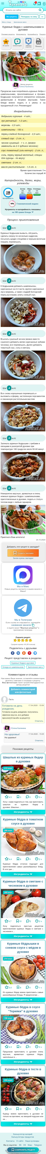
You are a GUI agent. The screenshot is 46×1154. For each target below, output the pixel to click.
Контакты (10, 1140)
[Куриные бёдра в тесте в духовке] (23, 1091)
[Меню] (2, 3)
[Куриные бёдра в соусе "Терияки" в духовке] (23, 1028)
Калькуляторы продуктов (23, 1136)
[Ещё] (42, 17)
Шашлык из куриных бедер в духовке (23, 759)
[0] (31, 44)
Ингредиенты (21, 34)
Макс (30, 1145)
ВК (20, 1145)
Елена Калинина (18, 728)
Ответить (39, 721)
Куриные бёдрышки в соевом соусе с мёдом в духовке (23, 947)
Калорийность (33, 34)
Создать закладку (26, 553)
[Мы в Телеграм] (23, 608)
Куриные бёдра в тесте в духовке (23, 1071)
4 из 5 (27, 641)
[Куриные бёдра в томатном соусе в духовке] (23, 841)
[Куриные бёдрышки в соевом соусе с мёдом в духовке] (23, 969)
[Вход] (44, 3)
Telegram (38, 1145)
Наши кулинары (32, 1140)
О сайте (19, 1140)
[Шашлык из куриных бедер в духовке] (23, 779)
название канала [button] (21, 624)
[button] (38, 45)
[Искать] (40, 10)
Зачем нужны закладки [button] (23, 558)
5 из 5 (31, 641)
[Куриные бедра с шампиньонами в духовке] (23, 66)
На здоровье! (12, 734)
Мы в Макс (23, 586)
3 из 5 (23, 641)
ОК (24, 1145)
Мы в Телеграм (23, 619)
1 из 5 (15, 641)
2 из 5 (19, 641)
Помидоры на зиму (29, 16)
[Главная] (18, 4)
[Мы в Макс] (23, 575)
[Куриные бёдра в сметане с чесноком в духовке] (23, 903)
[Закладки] (39, 3)
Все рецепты (12, 16)
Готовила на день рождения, (12, 707)
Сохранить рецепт (25, 1149)
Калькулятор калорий (22, 1134)
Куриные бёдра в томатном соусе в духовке (23, 821)
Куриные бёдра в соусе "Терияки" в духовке (23, 1009)
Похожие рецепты (8, 34)
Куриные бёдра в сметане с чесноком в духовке (23, 883)
